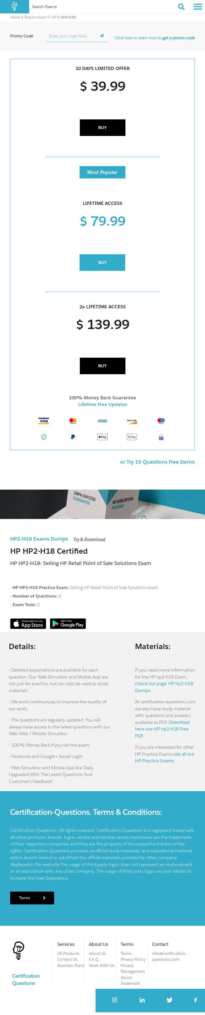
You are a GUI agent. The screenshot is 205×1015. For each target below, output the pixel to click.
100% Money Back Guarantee (102, 398)
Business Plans (70, 965)
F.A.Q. (94, 959)
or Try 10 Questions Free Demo (157, 462)
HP (53, 17)
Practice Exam (35, 17)
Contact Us (67, 959)
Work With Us (101, 965)
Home (15, 17)
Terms (25, 897)
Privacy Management (133, 968)
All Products (68, 953)
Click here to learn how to (155, 37)
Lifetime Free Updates (102, 404)
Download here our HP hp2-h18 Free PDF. (162, 729)
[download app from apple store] (28, 627)
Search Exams (44, 6)
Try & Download (89, 539)
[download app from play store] (68, 627)
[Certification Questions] (14, 6)
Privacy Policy (133, 959)
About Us (97, 953)
